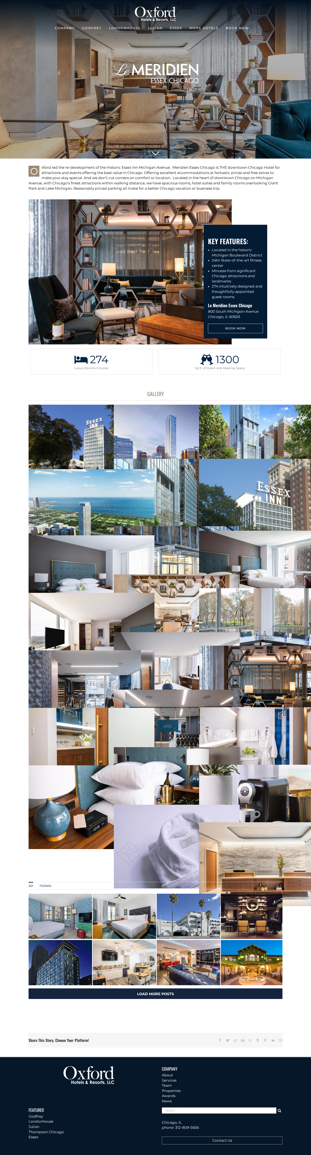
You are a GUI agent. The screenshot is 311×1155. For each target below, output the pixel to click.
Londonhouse (41, 1121)
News (167, 1101)
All (31, 886)
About (167, 1075)
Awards (168, 1096)
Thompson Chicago (46, 1132)
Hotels (45, 886)
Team (167, 1085)
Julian (34, 1127)
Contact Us (222, 1140)
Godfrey (36, 1116)
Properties (171, 1091)
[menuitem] (31, 885)
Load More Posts (155, 994)
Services (169, 1080)
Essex (33, 1137)
